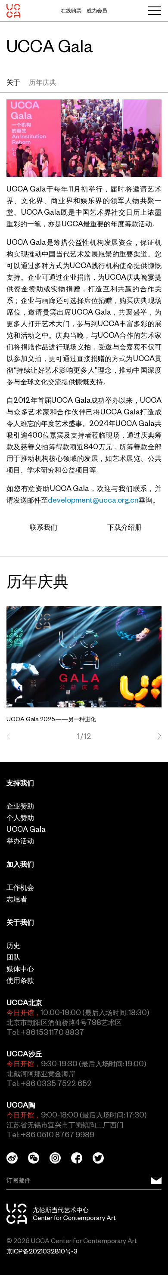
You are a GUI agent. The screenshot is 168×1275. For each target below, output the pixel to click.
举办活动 (20, 840)
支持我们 (20, 782)
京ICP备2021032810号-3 (42, 1251)
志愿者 (16, 898)
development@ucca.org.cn (93, 500)
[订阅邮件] (156, 1180)
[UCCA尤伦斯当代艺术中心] (13, 11)
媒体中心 (20, 968)
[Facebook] (82, 1158)
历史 (13, 945)
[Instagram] (60, 1158)
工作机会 (20, 887)
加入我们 (20, 864)
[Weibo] (17, 1158)
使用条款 (20, 980)
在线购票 (71, 10)
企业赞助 (20, 806)
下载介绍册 (124, 527)
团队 (13, 957)
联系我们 (43, 527)
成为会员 (97, 10)
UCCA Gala (26, 829)
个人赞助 (20, 817)
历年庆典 (42, 82)
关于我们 (20, 922)
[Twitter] (103, 1158)
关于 (13, 82)
